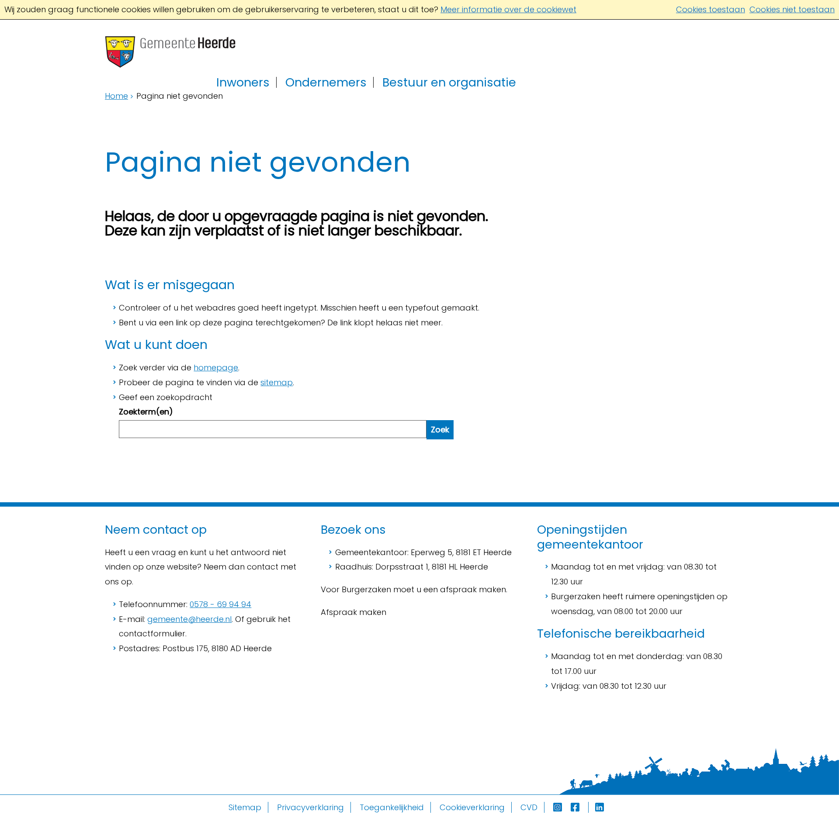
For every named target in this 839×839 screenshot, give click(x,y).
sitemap (276, 382)
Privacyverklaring (310, 807)
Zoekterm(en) (146, 411)
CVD (528, 807)
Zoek (440, 429)
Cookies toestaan (710, 9)
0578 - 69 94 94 (220, 604)
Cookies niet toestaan (792, 9)
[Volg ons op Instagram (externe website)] (558, 807)
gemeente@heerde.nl (189, 619)
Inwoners (243, 82)
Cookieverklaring (472, 807)
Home (116, 95)
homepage (216, 367)
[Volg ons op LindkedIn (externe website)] (600, 807)
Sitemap (245, 807)
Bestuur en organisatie (449, 82)
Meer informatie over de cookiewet (508, 9)
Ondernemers (326, 82)
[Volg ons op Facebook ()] (580, 807)
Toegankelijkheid (392, 807)
